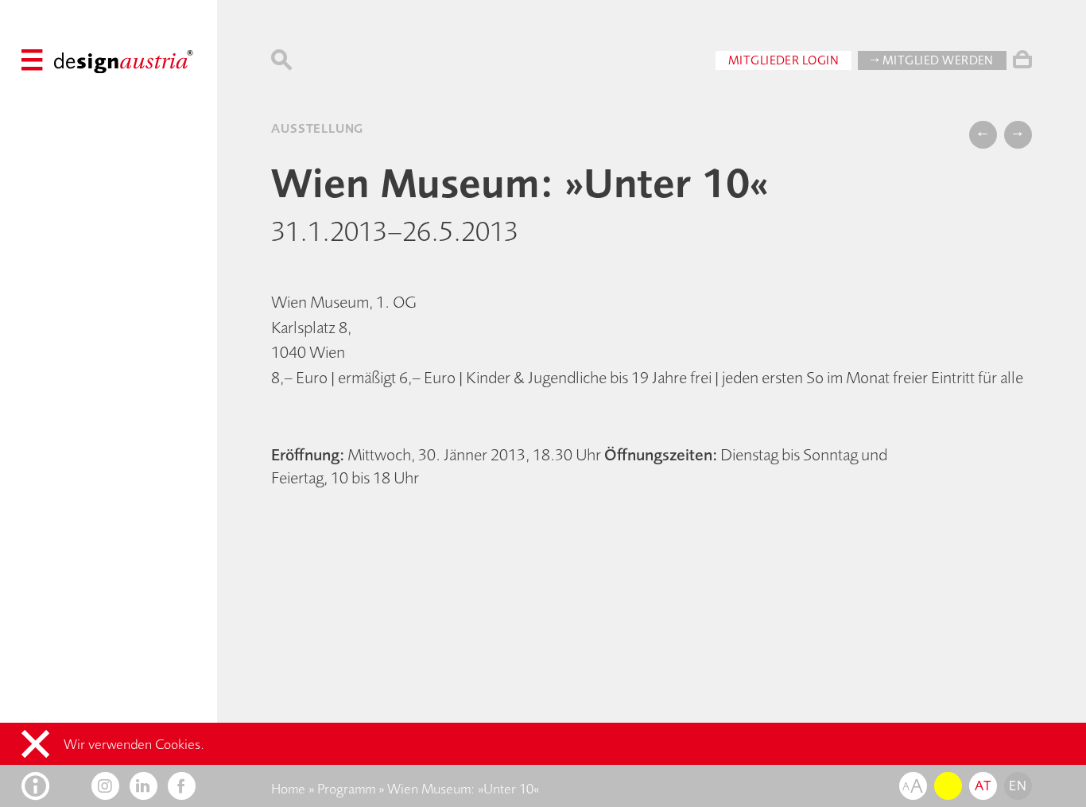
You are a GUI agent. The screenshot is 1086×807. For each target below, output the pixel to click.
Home (288, 788)
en (1017, 785)
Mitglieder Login (784, 60)
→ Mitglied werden (932, 60)
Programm (346, 788)
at (983, 785)
